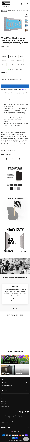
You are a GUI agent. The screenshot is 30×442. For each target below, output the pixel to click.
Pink (9, 65)
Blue (16, 56)
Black (11, 56)
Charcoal (12, 60)
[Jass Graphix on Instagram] (22, 412)
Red (13, 65)
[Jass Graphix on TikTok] (25, 412)
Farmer (5, 10)
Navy (3, 65)
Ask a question (6, 154)
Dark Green (19, 60)
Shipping (3, 49)
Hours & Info (6, 427)
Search (3, 396)
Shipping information (9, 150)
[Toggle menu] (27, 382)
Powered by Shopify (19, 440)
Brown (21, 56)
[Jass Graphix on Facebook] (17, 412)
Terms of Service (5, 399)
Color (3, 53)
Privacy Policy (4, 404)
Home (2, 10)
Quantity (4, 72)
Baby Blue (4, 56)
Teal (18, 65)
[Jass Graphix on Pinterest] (20, 412)
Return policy (4, 401)
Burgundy (4, 60)
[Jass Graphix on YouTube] (28, 412)
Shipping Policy (5, 406)
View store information (8, 99)
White (22, 65)
